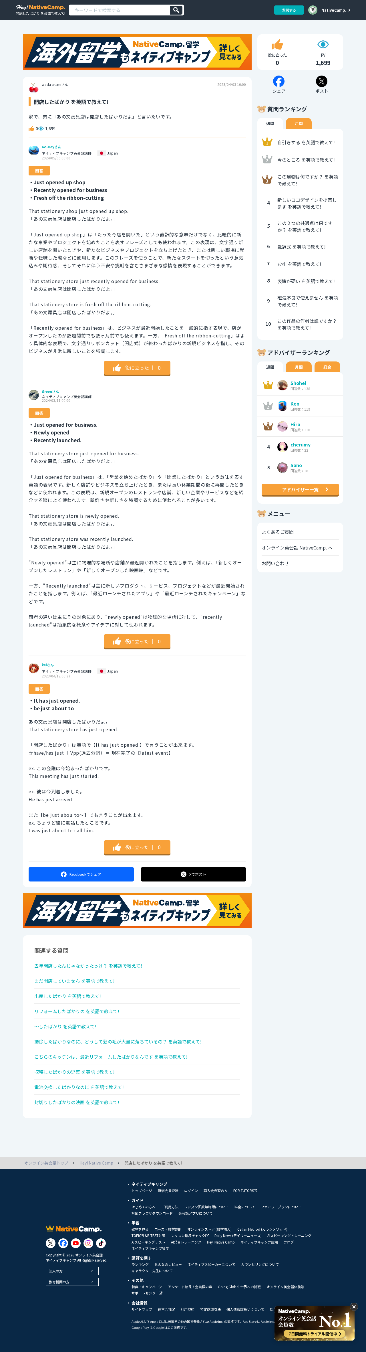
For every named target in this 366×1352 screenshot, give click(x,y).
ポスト (197, 874)
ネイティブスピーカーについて (211, 1264)
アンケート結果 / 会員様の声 (190, 1286)
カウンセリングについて (260, 1264)
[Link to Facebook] (63, 1243)
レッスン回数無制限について (206, 1207)
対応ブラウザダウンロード (152, 1213)
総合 (327, 367)
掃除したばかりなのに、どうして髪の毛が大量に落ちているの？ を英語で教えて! (118, 1041)
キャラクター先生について (152, 1270)
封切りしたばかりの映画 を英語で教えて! (76, 1102)
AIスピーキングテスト (148, 1242)
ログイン (191, 1190)
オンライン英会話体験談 (285, 1286)
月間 (299, 123)
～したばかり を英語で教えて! (65, 1026)
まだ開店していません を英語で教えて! (74, 980)
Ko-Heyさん (51, 147)
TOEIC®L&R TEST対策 (148, 1235)
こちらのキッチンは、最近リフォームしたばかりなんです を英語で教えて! (111, 1056)
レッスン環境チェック (188, 1236)
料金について (244, 1207)
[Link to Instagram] (88, 1243)
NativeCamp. (333, 10)
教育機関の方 (59, 1281)
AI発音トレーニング (186, 1242)
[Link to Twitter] (50, 1243)
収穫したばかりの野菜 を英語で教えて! (74, 1071)
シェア (85, 874)
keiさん (48, 665)
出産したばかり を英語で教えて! (67, 996)
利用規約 (187, 1309)
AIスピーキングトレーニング (289, 1235)
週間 (270, 123)
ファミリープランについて (281, 1207)
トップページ (142, 1190)
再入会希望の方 (216, 1190)
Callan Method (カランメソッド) (262, 1229)
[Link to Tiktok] (101, 1243)
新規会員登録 (168, 1190)
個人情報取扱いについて (245, 1309)
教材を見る (140, 1229)
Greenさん (50, 391)
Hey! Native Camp (221, 1242)
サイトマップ (142, 1309)
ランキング (140, 1264)
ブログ (289, 1242)
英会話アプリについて (195, 1213)
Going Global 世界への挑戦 (239, 1286)
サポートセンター (145, 1293)
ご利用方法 (169, 1207)
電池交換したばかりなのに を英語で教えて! (79, 1087)
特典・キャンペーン (147, 1286)
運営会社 (165, 1309)
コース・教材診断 (168, 1229)
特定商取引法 (210, 1309)
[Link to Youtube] (76, 1243)
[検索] (176, 10)
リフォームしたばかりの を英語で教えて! (76, 1011)
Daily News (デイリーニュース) (238, 1235)
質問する (289, 9)
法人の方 (56, 1270)
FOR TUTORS (243, 1191)
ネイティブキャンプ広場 (259, 1242)
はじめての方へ (144, 1207)
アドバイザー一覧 (300, 489)
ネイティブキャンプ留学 (150, 1248)
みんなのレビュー (168, 1264)
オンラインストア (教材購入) (209, 1229)
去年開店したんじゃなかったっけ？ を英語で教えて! (88, 965)
